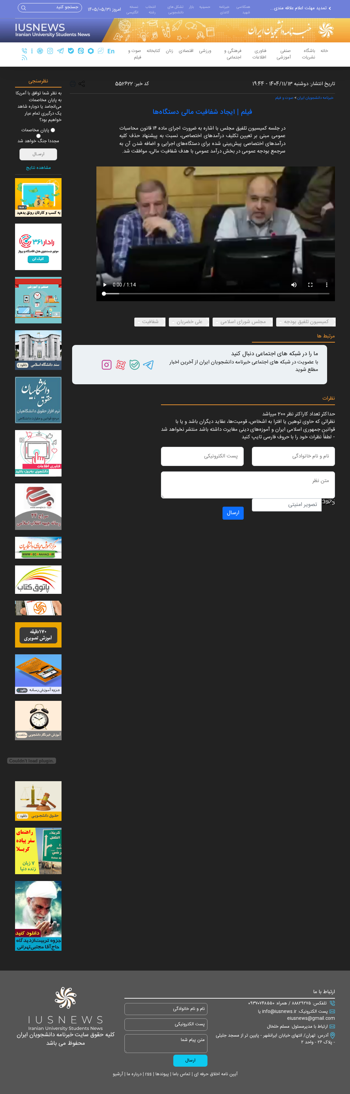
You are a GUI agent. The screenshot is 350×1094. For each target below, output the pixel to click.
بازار (191, 7)
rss (148, 1074)
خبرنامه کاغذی (224, 9)
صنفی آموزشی (284, 54)
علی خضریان (189, 322)
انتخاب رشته (151, 9)
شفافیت (150, 322)
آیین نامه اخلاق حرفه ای (215, 1074)
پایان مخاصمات (35, 130)
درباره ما (133, 1074)
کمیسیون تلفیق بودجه (306, 322)
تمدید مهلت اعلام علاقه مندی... (298, 8)
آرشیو (118, 1074)
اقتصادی (186, 51)
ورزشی (205, 51)
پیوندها (161, 1074)
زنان (169, 51)
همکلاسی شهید (243, 9)
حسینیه (204, 7)
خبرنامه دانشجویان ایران (315, 98)
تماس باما (180, 1074)
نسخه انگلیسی (132, 9)
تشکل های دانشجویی (175, 9)
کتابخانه (153, 51)
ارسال (233, 513)
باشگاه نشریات (308, 54)
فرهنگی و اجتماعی (232, 54)
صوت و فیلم (134, 54)
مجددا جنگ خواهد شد (38, 141)
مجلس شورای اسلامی (243, 322)
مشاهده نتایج (38, 168)
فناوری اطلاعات (259, 54)
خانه (324, 51)
